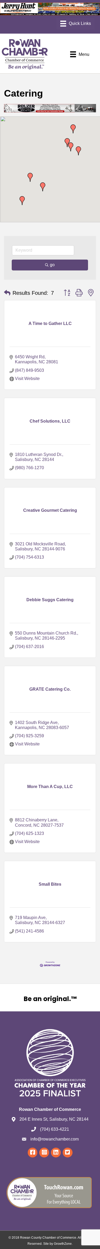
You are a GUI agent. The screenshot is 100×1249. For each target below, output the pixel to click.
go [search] (52, 265)
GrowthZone (63, 1244)
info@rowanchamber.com (54, 1139)
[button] (73, 128)
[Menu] (76, 23)
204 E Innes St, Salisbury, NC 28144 (54, 1119)
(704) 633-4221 (54, 1129)
